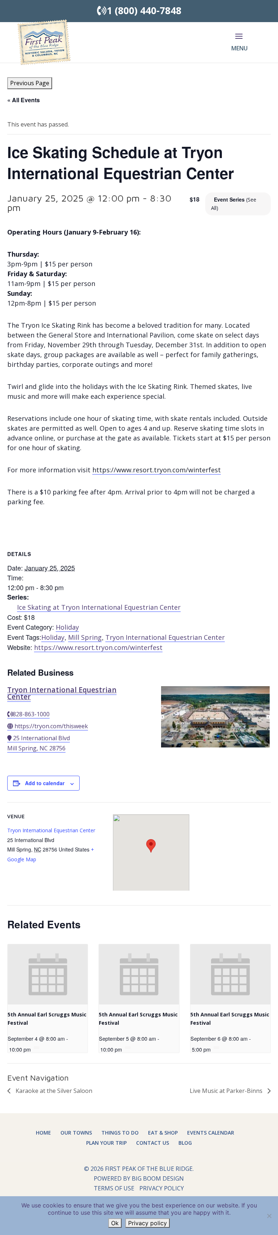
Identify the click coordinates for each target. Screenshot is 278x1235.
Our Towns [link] (76, 1132)
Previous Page (29, 83)
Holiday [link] (67, 627)
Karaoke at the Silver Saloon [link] (53, 1091)
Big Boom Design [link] (158, 1178)
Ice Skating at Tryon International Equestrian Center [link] (99, 607)
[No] (269, 1215)
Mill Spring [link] (85, 637)
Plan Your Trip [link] (106, 1142)
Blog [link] (185, 1142)
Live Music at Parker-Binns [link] (227, 1091)
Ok (115, 1223)
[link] (44, 42)
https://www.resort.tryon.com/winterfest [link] (156, 469)
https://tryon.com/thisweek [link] (51, 726)
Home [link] (43, 1132)
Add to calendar (44, 783)
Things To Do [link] (120, 1132)
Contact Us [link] (152, 1142)
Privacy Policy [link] (161, 1188)
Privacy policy (147, 1223)
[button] (239, 47)
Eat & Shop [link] (163, 1132)
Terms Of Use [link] (114, 1188)
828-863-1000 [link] (31, 714)
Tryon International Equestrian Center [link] (165, 637)
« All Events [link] (23, 100)
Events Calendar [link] (210, 1132)
